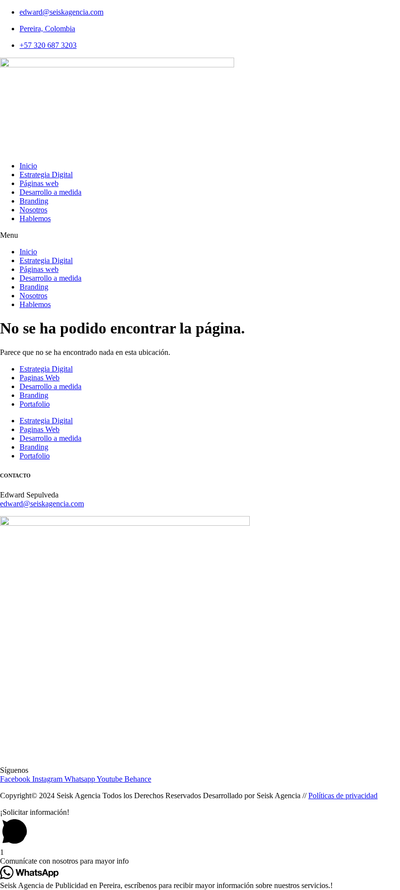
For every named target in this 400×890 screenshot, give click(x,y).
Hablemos (35, 218)
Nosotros (33, 210)
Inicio (28, 166)
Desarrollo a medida (50, 192)
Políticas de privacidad (343, 795)
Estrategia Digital (46, 174)
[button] (200, 235)
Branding (34, 201)
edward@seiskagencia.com (42, 503)
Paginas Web (40, 377)
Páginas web (39, 183)
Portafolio (35, 404)
